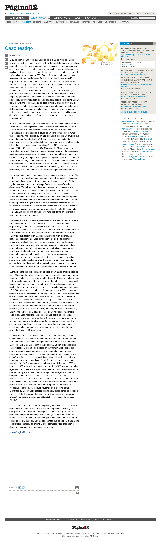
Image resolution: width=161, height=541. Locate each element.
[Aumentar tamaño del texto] (6, 60)
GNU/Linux (94, 536)
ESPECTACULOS (72, 22)
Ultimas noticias (52, 519)
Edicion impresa (70, 519)
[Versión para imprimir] (6, 68)
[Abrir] (49, 18)
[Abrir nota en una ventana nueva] (6, 56)
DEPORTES (86, 22)
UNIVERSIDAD (110, 22)
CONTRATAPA (123, 22)
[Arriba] (77, 493)
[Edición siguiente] (8, 13)
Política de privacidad (90, 533)
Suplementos (86, 519)
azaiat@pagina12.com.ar (20, 432)
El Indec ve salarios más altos (134, 74)
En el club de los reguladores (133, 96)
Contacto (111, 519)
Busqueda (99, 519)
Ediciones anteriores (121, 13)
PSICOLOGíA (98, 22)
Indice (8, 22)
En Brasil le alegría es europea (134, 106)
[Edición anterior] (5, 13)
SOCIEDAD (37, 22)
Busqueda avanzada (145, 13)
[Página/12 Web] (21, 11)
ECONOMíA (26, 22)
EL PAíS (16, 22)
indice (133, 44)
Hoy (37, 13)
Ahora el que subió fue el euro (134, 112)
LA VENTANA (48, 22)
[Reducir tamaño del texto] (6, 64)
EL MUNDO (60, 22)
